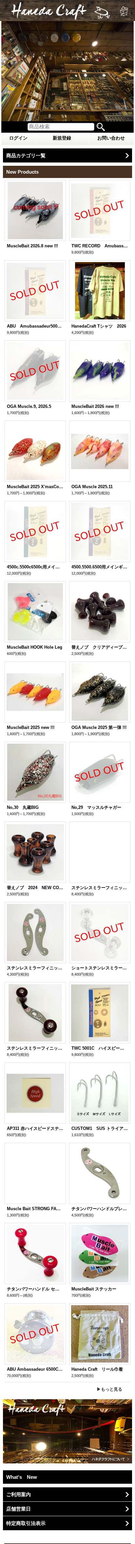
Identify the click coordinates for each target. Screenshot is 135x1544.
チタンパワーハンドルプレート (99, 1208)
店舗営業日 (18, 1509)
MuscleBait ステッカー (96, 1289)
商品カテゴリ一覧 (26, 155)
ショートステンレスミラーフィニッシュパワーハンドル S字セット (99, 967)
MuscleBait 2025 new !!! (30, 727)
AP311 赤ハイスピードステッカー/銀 (35, 1128)
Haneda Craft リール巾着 (97, 1369)
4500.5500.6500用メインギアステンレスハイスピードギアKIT (99, 566)
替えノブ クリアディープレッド (99, 647)
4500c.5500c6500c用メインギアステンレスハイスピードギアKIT (35, 566)
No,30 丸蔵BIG (23, 807)
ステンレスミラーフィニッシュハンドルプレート (35, 967)
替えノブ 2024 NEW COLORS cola (35, 887)
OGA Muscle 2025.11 (92, 486)
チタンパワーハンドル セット (35, 1289)
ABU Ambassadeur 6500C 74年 (35, 1369)
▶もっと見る (109, 1389)
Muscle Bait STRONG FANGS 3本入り (35, 1208)
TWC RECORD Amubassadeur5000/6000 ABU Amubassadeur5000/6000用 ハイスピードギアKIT (99, 245)
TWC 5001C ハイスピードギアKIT (99, 1048)
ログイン (18, 138)
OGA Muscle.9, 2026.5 (29, 406)
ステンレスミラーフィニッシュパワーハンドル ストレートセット (99, 887)
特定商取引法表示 (26, 1523)
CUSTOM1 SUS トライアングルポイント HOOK (99, 1128)
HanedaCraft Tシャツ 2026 (98, 326)
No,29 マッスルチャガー (96, 807)
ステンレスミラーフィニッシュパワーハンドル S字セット (35, 1048)
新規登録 (62, 138)
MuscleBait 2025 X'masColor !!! (35, 486)
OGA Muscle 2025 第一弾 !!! (98, 727)
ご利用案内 (18, 1494)
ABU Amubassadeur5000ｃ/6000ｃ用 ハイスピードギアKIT (35, 326)
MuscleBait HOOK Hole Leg (34, 647)
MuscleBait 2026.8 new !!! (32, 245)
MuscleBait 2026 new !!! (95, 406)
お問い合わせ (111, 138)
